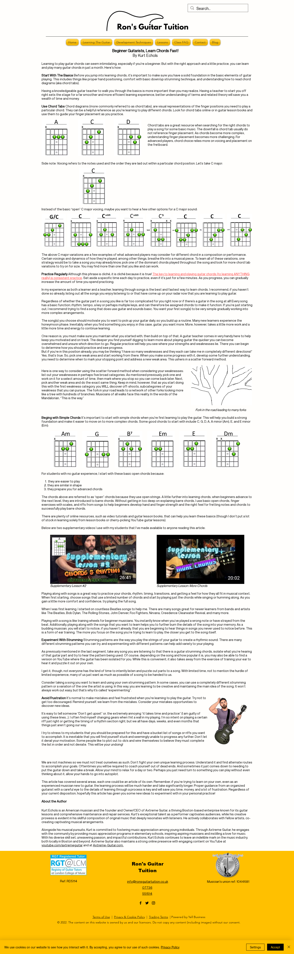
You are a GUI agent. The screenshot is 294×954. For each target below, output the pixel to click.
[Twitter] (147, 903)
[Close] (288, 947)
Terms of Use (101, 917)
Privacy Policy (170, 947)
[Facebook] (140, 903)
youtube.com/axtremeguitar (62, 845)
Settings (255, 947)
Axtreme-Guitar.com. (108, 845)
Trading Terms (158, 917)
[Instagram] (153, 903)
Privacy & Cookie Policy (129, 917)
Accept (275, 947)
